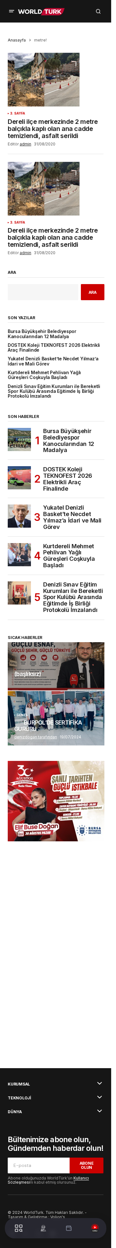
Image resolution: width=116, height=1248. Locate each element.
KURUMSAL (19, 1084)
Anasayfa (17, 40)
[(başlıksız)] (56, 666)
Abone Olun (87, 1165)
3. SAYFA (17, 113)
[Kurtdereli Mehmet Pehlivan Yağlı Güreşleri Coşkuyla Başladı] (19, 554)
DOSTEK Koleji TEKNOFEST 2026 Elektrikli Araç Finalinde (54, 348)
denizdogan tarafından (35, 737)
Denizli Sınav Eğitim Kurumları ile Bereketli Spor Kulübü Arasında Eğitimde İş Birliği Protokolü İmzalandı (54, 391)
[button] (11, 11)
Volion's (57, 1217)
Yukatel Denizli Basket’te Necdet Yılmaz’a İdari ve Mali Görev (53, 361)
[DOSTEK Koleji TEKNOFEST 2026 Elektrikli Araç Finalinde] (19, 477)
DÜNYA (15, 1112)
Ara (12, 272)
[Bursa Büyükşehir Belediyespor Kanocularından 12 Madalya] (19, 439)
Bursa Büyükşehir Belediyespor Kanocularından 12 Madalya (42, 334)
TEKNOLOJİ (19, 1098)
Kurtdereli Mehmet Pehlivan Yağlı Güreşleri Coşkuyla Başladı (44, 375)
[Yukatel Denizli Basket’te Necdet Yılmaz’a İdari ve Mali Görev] (19, 516)
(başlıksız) (27, 674)
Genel (22, 715)
